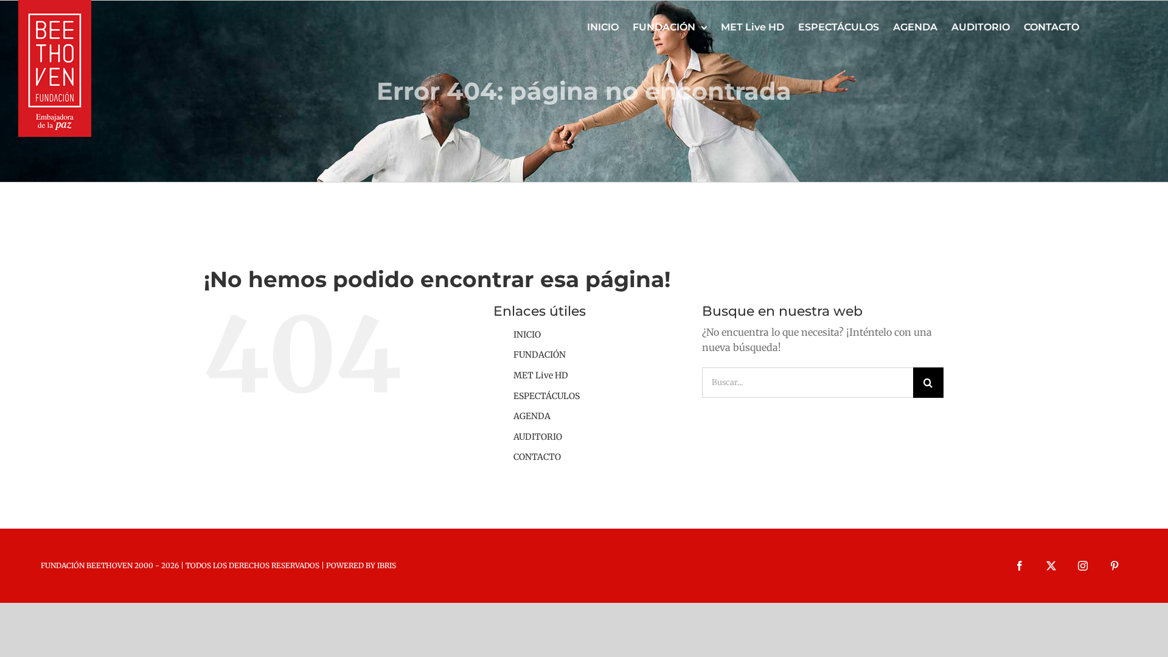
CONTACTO (537, 456)
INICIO (527, 334)
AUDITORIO (537, 436)
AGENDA (532, 416)
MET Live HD (540, 375)
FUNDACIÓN (539, 354)
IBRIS (386, 565)
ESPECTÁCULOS (546, 396)
